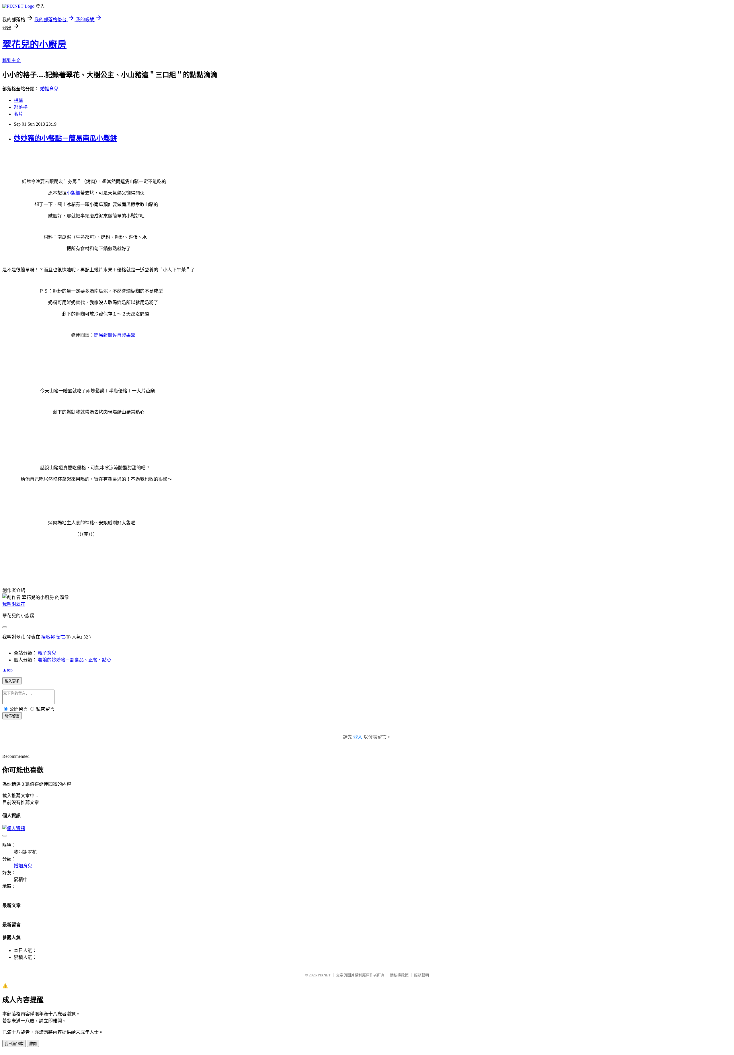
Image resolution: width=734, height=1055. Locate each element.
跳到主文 (11, 60)
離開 (33, 1044)
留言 (60, 636)
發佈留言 (12, 716)
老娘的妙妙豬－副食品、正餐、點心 (74, 659)
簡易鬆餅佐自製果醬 (114, 335)
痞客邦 (48, 636)
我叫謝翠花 (13, 604)
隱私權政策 (399, 975)
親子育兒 (47, 653)
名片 (18, 114)
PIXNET (324, 975)
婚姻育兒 (49, 88)
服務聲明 (421, 975)
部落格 (21, 107)
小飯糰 (73, 192)
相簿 (18, 100)
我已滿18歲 (14, 1044)
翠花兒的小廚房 (34, 44)
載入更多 (12, 681)
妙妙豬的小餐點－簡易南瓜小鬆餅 (65, 138)
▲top (7, 669)
